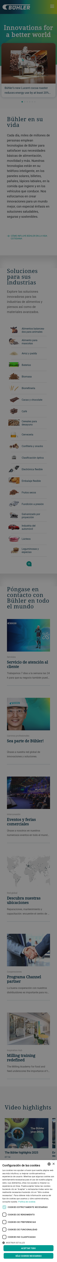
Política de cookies (26, 1201)
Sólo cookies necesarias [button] (28, 1256)
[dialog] (28, 1211)
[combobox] (49, 1164)
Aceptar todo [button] (28, 1248)
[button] (28, 1242)
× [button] (53, 1164)
